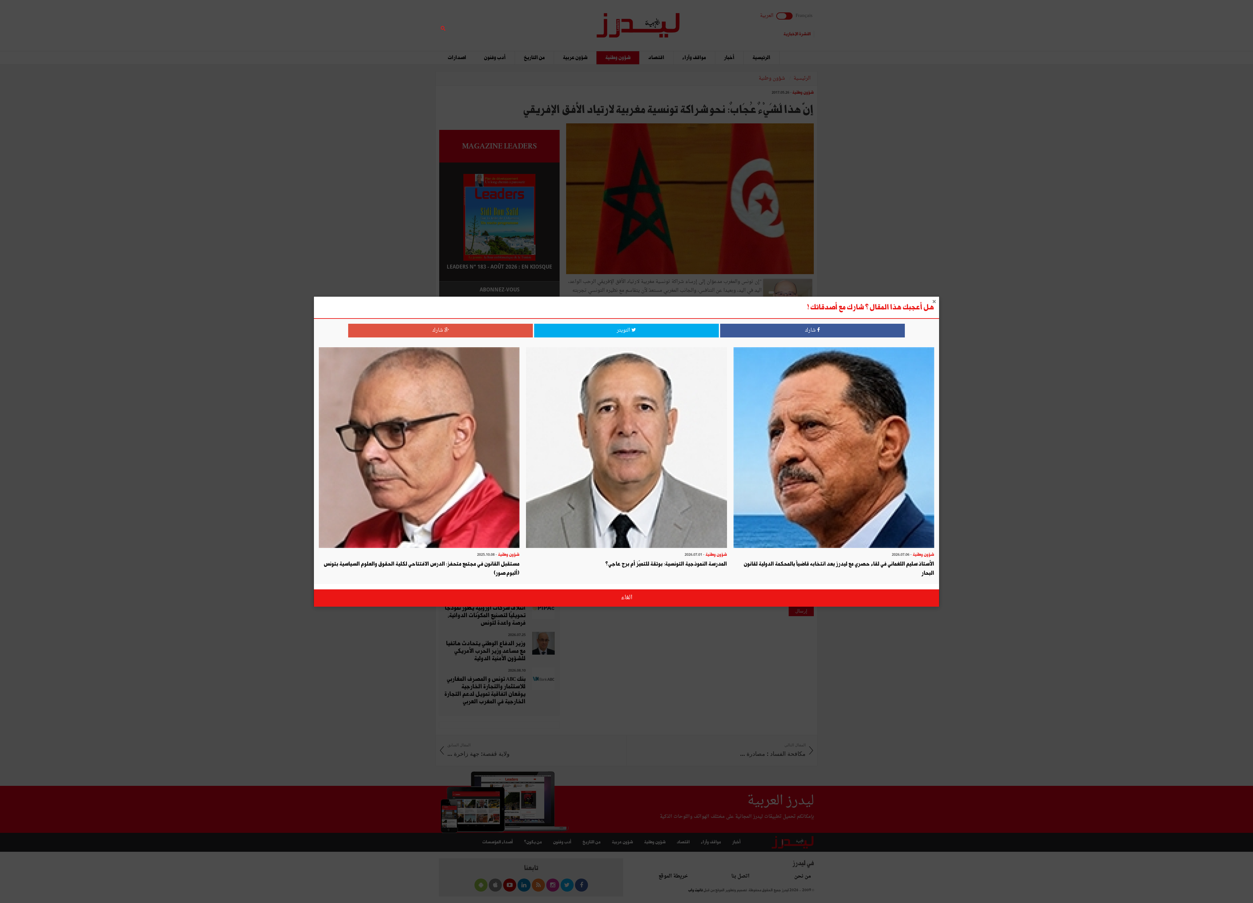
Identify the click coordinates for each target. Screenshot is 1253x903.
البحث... (556, 21)
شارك (811, 330)
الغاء (626, 597)
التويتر (624, 330)
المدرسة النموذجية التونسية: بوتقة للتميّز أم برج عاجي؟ (666, 564)
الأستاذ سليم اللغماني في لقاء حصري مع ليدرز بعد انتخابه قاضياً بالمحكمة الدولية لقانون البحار (839, 569)
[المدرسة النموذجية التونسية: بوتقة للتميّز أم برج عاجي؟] (626, 448)
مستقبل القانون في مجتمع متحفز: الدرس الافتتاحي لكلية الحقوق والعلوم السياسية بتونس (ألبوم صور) (421, 569)
